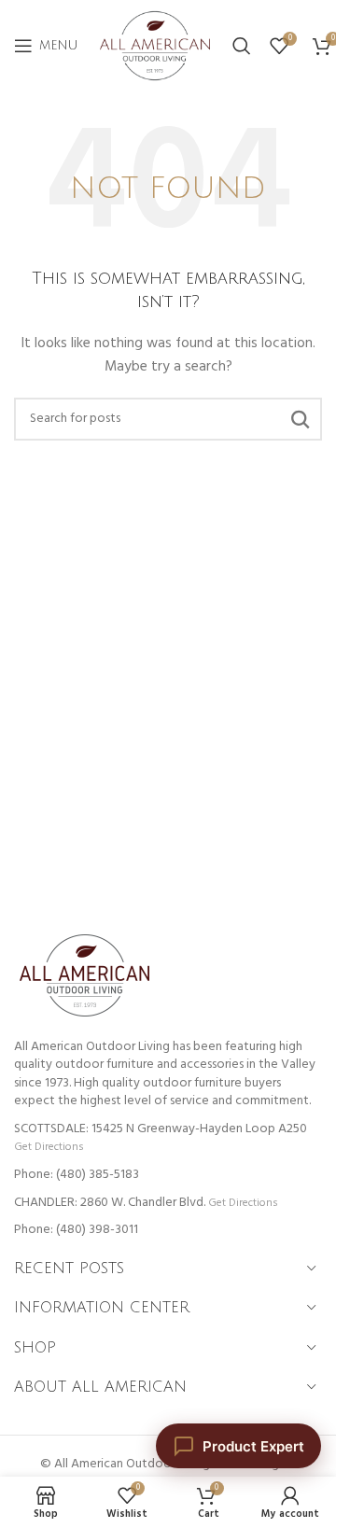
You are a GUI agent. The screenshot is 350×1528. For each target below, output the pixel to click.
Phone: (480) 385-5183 (76, 1174)
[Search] (241, 45)
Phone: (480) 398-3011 (76, 1230)
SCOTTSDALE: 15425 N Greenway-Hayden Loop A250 (160, 1129)
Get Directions (48, 1147)
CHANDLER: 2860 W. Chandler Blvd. (109, 1202)
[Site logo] (155, 46)
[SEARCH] (300, 419)
